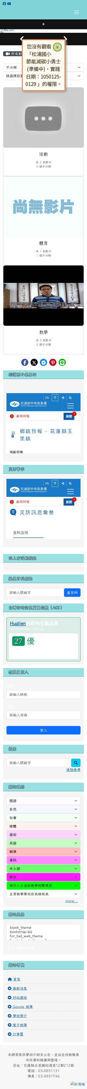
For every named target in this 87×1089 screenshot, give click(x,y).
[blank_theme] (43, 928)
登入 (43, 730)
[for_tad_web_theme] (43, 936)
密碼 (10, 706)
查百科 (72, 592)
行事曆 (17, 1034)
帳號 (10, 686)
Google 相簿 (22, 1006)
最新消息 (19, 988)
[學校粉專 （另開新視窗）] (4, 3)
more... (71, 901)
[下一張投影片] (65, 39)
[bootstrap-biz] (43, 932)
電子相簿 (19, 1025)
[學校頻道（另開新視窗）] (9, 3)
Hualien (18, 623)
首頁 (16, 979)
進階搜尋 (73, 770)
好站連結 (19, 997)
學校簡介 (19, 1016)
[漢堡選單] (76, 12)
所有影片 (17, 54)
